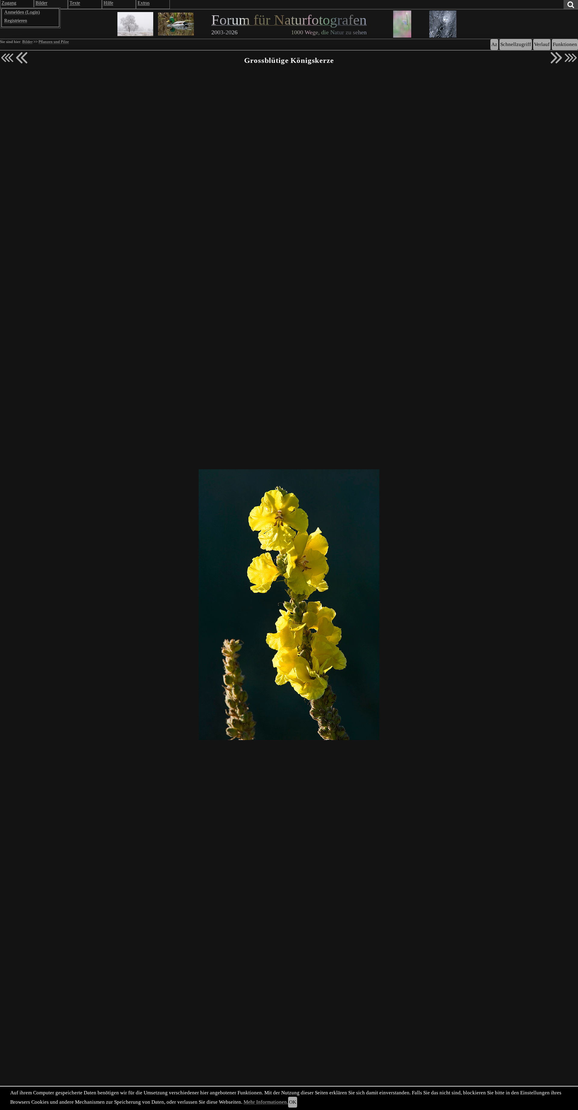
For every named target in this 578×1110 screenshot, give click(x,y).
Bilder (27, 42)
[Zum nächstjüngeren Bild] (7, 58)
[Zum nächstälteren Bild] (571, 58)
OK (292, 1102)
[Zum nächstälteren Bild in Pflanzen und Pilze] (556, 58)
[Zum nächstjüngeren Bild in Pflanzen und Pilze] (21, 58)
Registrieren (15, 20)
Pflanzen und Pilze (54, 42)
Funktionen (565, 44)
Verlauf (542, 44)
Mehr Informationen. (266, 1102)
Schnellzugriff (515, 44)
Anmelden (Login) (22, 12)
